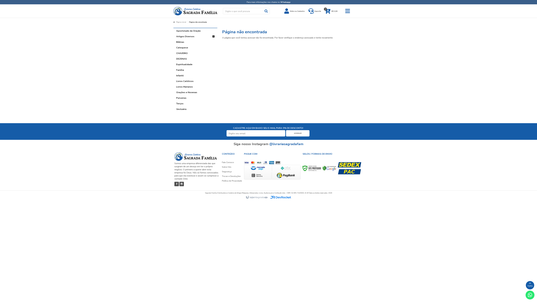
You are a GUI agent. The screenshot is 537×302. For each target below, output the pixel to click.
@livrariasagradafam (286, 144)
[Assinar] (297, 133)
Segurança (227, 171)
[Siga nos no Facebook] (176, 184)
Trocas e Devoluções (231, 176)
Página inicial (181, 22)
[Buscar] (266, 11)
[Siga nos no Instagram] (181, 184)
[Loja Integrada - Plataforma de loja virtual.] (256, 197)
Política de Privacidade (232, 181)
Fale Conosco (228, 162)
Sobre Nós (226, 167)
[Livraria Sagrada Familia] (195, 11)
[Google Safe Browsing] (329, 168)
